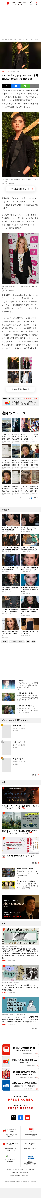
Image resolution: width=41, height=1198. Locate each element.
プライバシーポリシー (20, 1170)
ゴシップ (4, 641)
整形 (33, 641)
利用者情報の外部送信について (20, 1175)
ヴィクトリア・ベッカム (17, 641)
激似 (28, 641)
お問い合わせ (24, 1172)
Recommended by (25, 498)
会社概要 (8, 1170)
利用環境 (15, 1172)
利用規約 (31, 1170)
